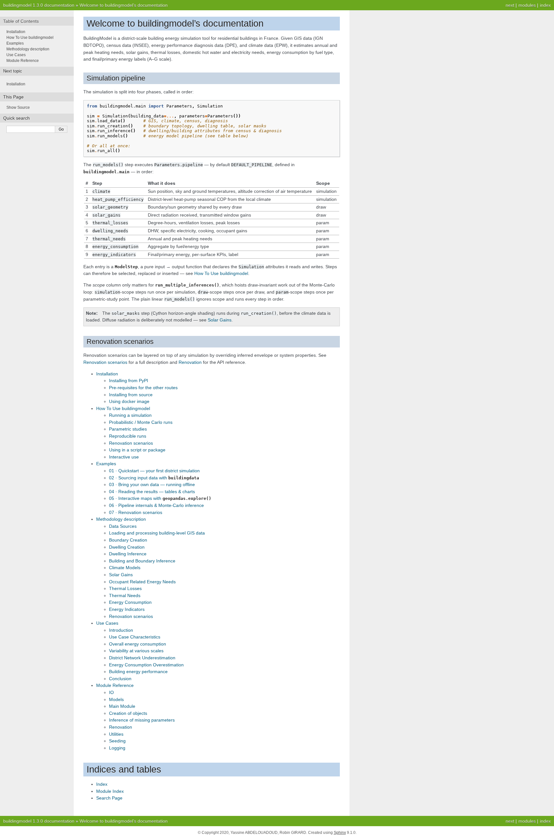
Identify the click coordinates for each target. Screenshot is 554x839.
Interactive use (124, 456)
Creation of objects (128, 713)
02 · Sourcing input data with (154, 477)
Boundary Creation (128, 540)
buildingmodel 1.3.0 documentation (38, 5)
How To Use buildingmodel (123, 408)
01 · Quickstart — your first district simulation (154, 470)
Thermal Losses (125, 588)
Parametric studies (128, 429)
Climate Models (124, 567)
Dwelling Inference (128, 553)
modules (527, 5)
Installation (107, 373)
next (510, 5)
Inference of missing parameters (142, 720)
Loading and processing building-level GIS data (157, 532)
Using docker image (129, 401)
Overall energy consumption (137, 643)
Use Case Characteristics (134, 636)
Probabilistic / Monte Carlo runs (140, 422)
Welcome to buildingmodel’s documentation (124, 5)
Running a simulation (130, 415)
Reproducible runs (127, 436)
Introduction (121, 630)
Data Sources (123, 526)
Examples (106, 463)
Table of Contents (21, 21)
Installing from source (131, 394)
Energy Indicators (127, 609)
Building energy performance (138, 671)
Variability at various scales (136, 650)
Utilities (116, 734)
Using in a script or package (137, 449)
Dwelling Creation (127, 547)
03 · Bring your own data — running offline (152, 484)
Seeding (117, 740)
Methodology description (121, 519)
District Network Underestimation (142, 657)
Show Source (18, 107)
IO (111, 692)
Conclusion (120, 678)
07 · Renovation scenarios (135, 512)
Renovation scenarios (131, 443)
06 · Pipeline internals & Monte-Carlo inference (156, 505)
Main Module (122, 706)
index (545, 5)
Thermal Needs (124, 595)
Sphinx (340, 832)
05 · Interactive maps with (160, 498)
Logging (117, 747)
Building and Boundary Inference (142, 560)
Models (116, 699)
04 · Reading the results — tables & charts (152, 491)
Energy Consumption (130, 602)
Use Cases (107, 623)
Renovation (120, 727)
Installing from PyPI (128, 380)
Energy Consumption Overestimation (146, 664)
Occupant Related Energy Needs (142, 581)
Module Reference (115, 685)
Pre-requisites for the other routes (143, 387)
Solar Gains (121, 574)
